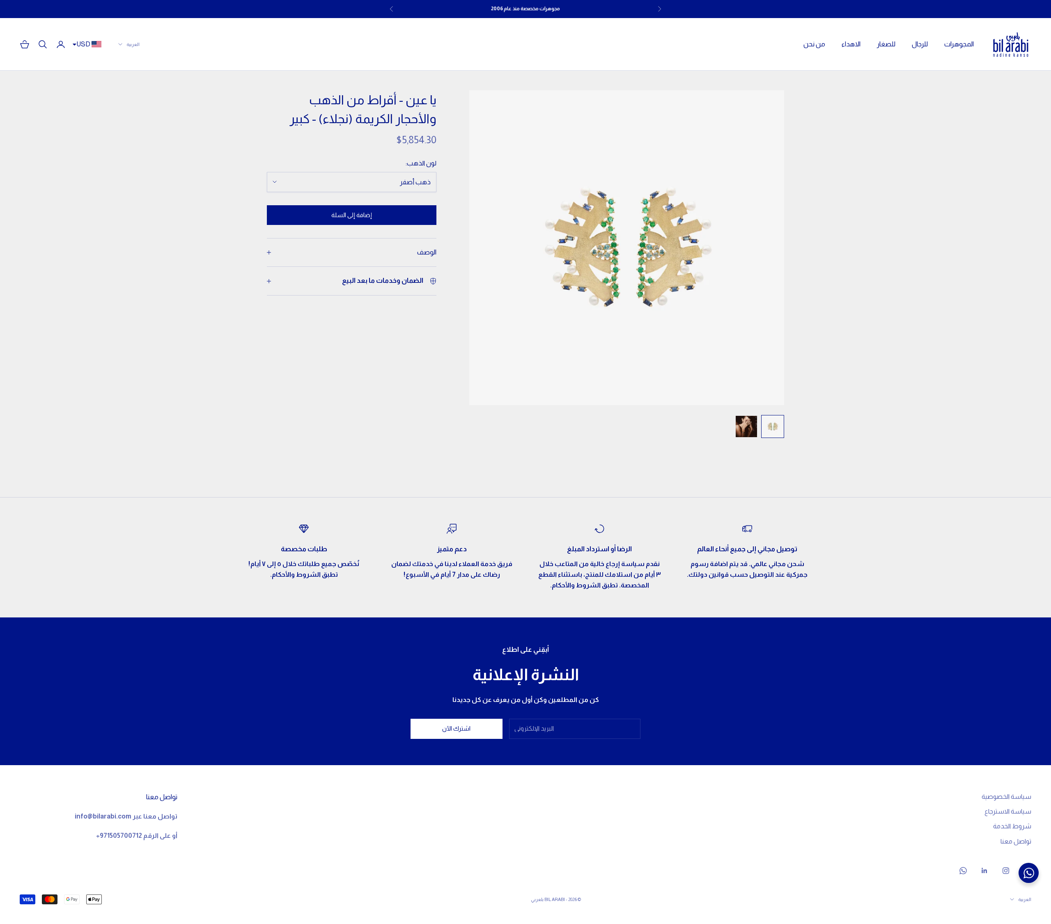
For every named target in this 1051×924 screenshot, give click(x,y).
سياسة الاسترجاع (1007, 811)
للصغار (886, 44)
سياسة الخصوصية (1006, 796)
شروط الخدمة (1012, 826)
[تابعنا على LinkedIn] (984, 871)
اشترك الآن (456, 728)
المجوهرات (959, 44)
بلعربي (537, 899)
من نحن (814, 44)
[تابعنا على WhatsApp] (963, 871)
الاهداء (851, 44)
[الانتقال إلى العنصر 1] (772, 426)
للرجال (920, 44)
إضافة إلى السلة (351, 214)
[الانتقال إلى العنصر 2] (746, 426)
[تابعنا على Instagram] (1006, 871)
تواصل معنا (1016, 841)
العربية (133, 44)
